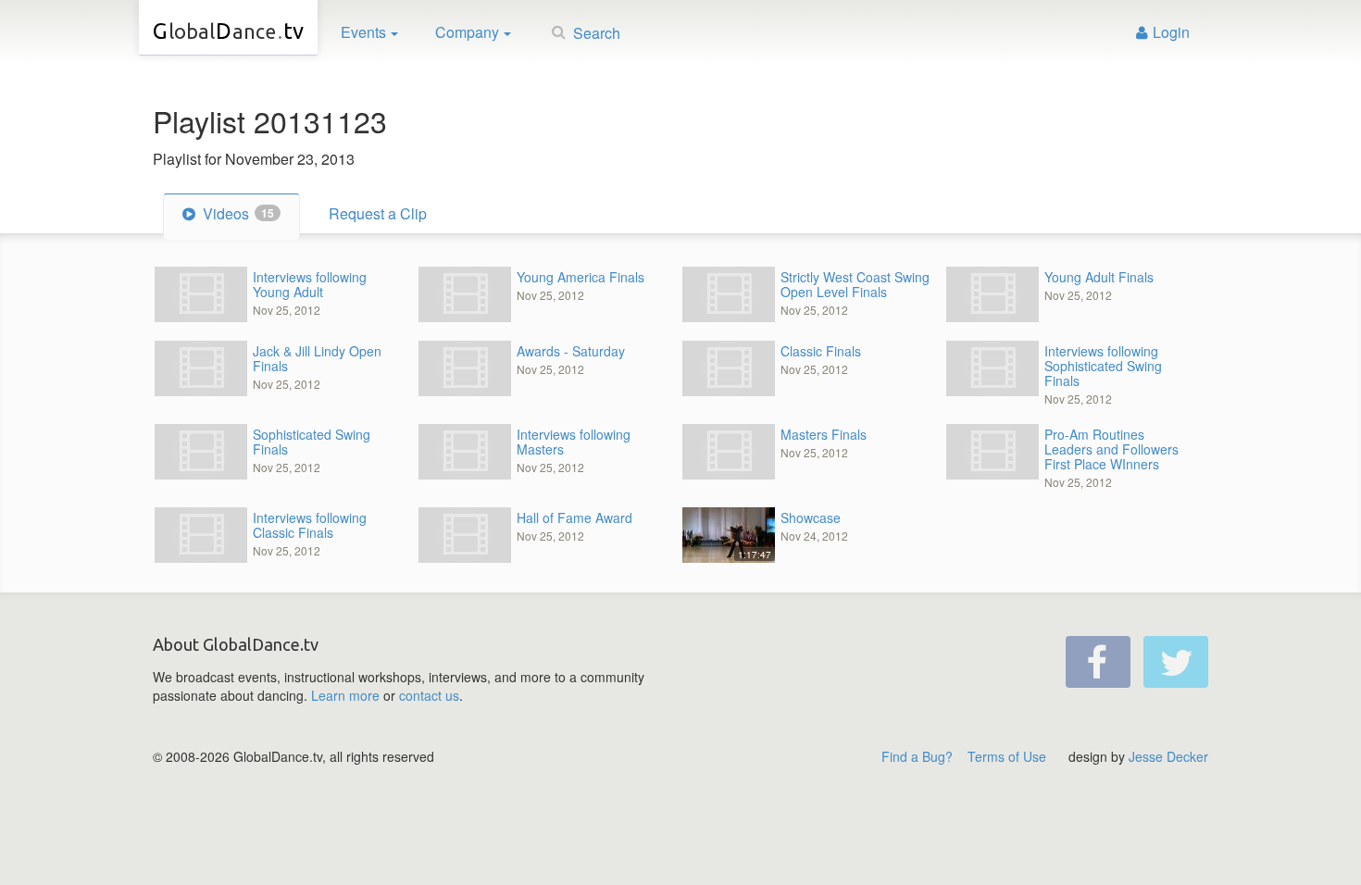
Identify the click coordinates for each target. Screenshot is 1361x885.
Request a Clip (378, 213)
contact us (429, 695)
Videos (236, 213)
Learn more (345, 695)
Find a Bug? (917, 756)
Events (363, 32)
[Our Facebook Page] (1098, 662)
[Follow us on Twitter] (1175, 662)
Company (467, 32)
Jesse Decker (1168, 756)
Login (1171, 32)
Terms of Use (1007, 756)
